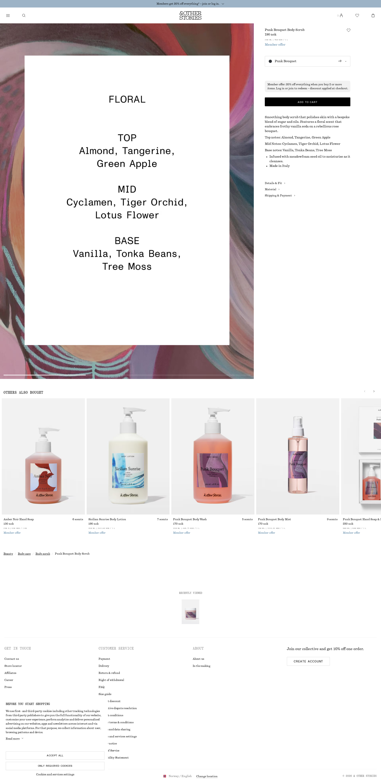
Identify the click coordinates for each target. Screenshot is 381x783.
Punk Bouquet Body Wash (190, 519)
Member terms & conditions (116, 722)
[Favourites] (357, 15)
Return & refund (109, 673)
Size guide (105, 694)
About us (198, 659)
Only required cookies (55, 765)
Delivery (104, 666)
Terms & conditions (111, 715)
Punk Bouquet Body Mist (274, 519)
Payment (104, 659)
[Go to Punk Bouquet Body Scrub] (190, 611)
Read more (13, 738)
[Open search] (24, 15)
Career (8, 680)
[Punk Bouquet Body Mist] (297, 456)
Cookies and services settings (55, 774)
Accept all (55, 755)
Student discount (110, 701)
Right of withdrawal (111, 680)
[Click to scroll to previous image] (364, 391)
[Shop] (8, 15)
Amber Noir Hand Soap (19, 519)
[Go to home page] (190, 15)
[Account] (341, 15)
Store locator (13, 666)
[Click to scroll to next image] (373, 391)
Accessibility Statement (114, 757)
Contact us (11, 659)
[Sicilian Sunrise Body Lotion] (128, 456)
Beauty (8, 553)
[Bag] (373, 15)
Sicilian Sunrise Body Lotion (107, 519)
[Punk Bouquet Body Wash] (212, 456)
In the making (201, 666)
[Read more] (223, 4)
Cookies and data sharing (114, 729)
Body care (24, 553)
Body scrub (42, 553)
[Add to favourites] (348, 30)
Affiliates (10, 673)
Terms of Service (109, 750)
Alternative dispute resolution (118, 708)
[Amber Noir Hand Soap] (43, 456)
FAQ (101, 687)
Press (8, 687)
